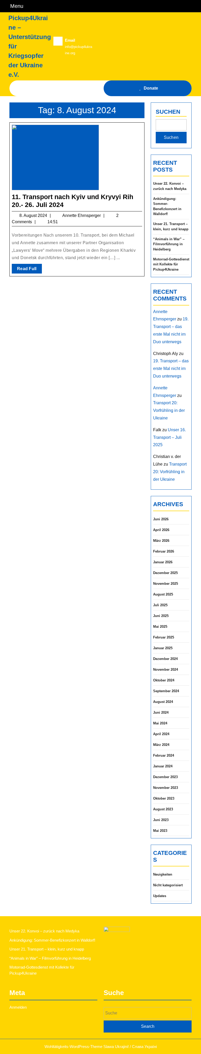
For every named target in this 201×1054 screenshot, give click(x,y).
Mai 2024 (160, 723)
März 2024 (161, 745)
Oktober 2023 (163, 798)
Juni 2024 (161, 712)
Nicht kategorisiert (168, 885)
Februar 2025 (163, 637)
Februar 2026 (163, 551)
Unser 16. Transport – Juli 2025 (169, 437)
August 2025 (163, 594)
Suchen (168, 111)
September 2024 (166, 691)
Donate (151, 88)
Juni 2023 (161, 820)
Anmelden (18, 1007)
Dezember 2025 (165, 573)
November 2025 (165, 584)
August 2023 (163, 809)
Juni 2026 (161, 519)
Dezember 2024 (165, 659)
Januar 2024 (162, 766)
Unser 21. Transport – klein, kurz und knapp (170, 226)
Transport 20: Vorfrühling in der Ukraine (169, 410)
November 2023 (165, 788)
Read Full (29, 270)
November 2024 (165, 669)
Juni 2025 (161, 616)
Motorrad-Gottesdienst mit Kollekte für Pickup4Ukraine (171, 264)
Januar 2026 (162, 562)
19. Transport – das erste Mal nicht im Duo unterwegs (171, 368)
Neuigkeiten (162, 874)
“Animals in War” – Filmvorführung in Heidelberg (169, 244)
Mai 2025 (160, 627)
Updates (159, 896)
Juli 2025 (160, 605)
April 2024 (161, 734)
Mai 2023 (160, 831)
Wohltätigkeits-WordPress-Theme (73, 1046)
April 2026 (161, 530)
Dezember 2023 (165, 777)
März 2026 (161, 541)
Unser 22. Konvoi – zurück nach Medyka (169, 186)
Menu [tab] (16, 6)
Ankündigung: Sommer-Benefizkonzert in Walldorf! (167, 206)
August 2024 (163, 702)
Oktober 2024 (163, 680)
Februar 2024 (163, 755)
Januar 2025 (162, 648)
